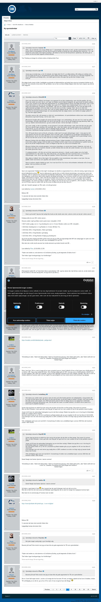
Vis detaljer (85, 314)
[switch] (39, 307)
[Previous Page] (83, 38)
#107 (93, 66)
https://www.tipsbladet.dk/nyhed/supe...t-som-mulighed (37, 503)
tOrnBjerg (11, 51)
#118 (93, 500)
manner (11, 101)
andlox (11, 345)
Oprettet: (8, 58)
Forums (6, 18)
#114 (93, 367)
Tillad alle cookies (79, 320)
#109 (93, 206)
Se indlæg (44, 47)
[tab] (7, 35)
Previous (47, 589)
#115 (93, 390)
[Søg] (96, 9)
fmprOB (11, 398)
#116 (93, 430)
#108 (93, 93)
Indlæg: (10, 59)
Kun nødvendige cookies (21, 320)
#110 (93, 268)
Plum (11, 214)
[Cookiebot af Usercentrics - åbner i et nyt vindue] (84, 280)
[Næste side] (84, 38)
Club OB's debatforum (18, 24)
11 (79, 589)
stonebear (11, 375)
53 (88, 589)
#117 (93, 476)
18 (84, 589)
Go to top (94, 596)
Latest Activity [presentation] (16, 35)
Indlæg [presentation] (7, 35)
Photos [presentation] (25, 35)
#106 (93, 44)
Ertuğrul (11, 275)
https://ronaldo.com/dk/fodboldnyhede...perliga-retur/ (37, 340)
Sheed (11, 575)
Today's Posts (8, 21)
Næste (94, 589)
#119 (93, 534)
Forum (9, 24)
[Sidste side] (88, 38)
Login (95, 1)
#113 (93, 337)
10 (75, 589)
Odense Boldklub (29, 24)
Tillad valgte (50, 320)
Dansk (7, 596)
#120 (93, 567)
